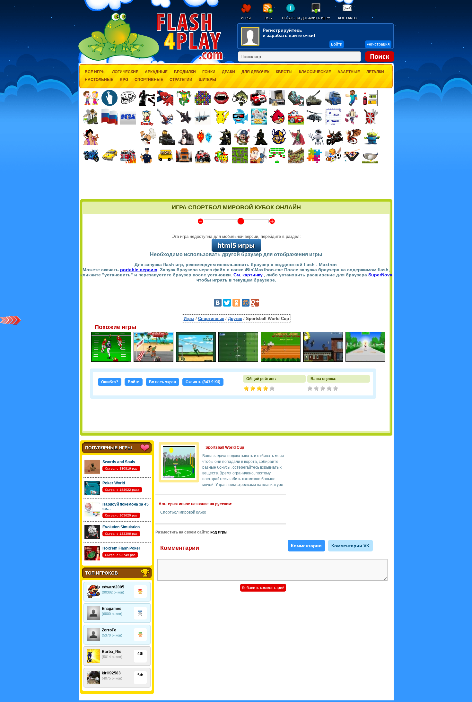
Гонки (208, 72)
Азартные (348, 72)
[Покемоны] (222, 116)
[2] (317, 389)
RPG (124, 79)
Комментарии (306, 545)
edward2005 (113, 587)
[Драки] (165, 116)
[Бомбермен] (352, 116)
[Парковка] (370, 98)
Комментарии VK (350, 545)
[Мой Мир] (245, 303)
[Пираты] (241, 137)
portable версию (138, 269)
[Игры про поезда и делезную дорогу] (221, 155)
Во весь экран (162, 382)
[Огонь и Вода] (204, 137)
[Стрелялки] (167, 137)
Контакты (347, 18)
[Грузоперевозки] (277, 98)
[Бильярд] (352, 155)
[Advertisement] (236, 182)
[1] (310, 389)
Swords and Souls (118, 462)
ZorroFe (109, 630)
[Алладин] (91, 137)
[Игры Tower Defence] (296, 155)
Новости (291, 18)
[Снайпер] (186, 137)
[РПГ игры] (258, 155)
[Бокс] (147, 98)
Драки (228, 72)
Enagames (111, 608)
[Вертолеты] (315, 116)
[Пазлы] (314, 155)
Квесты (284, 72)
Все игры (95, 72)
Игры (246, 18)
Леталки (375, 72)
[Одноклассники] (236, 303)
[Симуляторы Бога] (259, 116)
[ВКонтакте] (218, 303)
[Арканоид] (277, 155)
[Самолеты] (203, 116)
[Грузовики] (333, 98)
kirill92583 (111, 673)
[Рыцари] (335, 137)
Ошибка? (109, 382)
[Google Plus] (255, 303)
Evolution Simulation (121, 527)
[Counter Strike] (223, 137)
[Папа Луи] (148, 136)
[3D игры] (240, 116)
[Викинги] (279, 137)
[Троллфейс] (128, 98)
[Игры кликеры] (109, 98)
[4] (330, 389)
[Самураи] (297, 137)
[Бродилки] (240, 155)
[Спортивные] (333, 155)
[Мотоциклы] (91, 155)
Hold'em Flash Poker (121, 548)
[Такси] (109, 155)
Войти (133, 382)
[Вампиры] (221, 98)
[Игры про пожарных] (128, 155)
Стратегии (181, 79)
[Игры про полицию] (147, 155)
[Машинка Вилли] (296, 116)
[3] (323, 389)
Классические (315, 72)
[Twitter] (227, 303)
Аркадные (156, 72)
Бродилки (185, 72)
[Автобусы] (165, 155)
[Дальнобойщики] (184, 155)
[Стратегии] (371, 116)
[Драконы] (353, 137)
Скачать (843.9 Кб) (203, 382)
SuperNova (380, 274)
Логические (125, 72)
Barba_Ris (111, 651)
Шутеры (207, 79)
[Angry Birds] (277, 116)
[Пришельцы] (372, 137)
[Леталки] (184, 116)
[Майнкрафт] (352, 98)
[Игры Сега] (128, 117)
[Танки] (314, 98)
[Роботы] (316, 137)
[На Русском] (109, 116)
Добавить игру (315, 18)
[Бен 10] (91, 116)
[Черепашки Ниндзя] (184, 98)
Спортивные (149, 79)
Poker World (113, 483)
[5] (336, 389)
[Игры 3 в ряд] (203, 98)
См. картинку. (248, 274)
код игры (218, 532)
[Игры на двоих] (91, 98)
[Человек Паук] (165, 98)
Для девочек (255, 72)
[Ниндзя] (260, 137)
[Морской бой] (333, 116)
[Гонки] (258, 98)
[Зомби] (296, 98)
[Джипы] (203, 155)
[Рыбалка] (240, 98)
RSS (268, 18)
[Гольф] (370, 155)
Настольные (99, 79)
